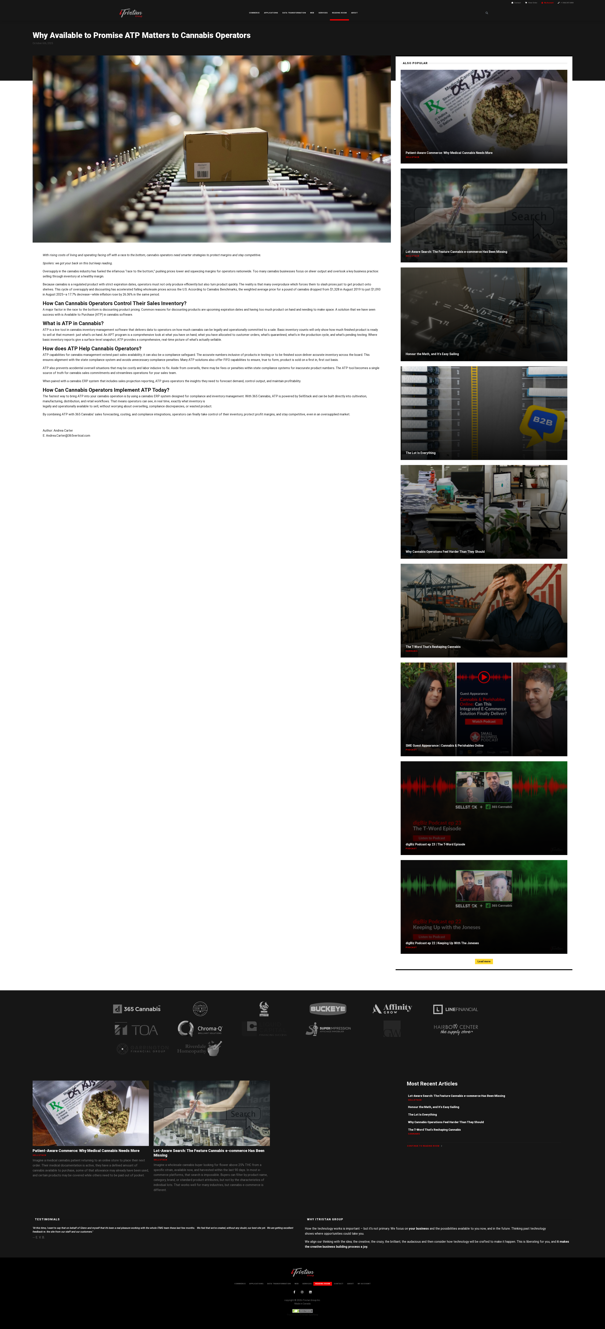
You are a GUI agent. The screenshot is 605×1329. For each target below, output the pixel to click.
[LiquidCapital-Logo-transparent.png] (264, 1028)
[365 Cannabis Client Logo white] (136, 1008)
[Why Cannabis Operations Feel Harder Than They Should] (484, 512)
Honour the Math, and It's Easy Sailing (432, 354)
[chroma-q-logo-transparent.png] (200, 1028)
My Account (549, 3)
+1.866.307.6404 (567, 3)
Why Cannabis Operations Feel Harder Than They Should (445, 552)
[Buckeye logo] (328, 1008)
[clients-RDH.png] (200, 1049)
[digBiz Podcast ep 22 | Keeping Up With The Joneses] (484, 907)
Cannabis (412, 651)
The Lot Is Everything (421, 453)
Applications (271, 13)
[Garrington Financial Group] (142, 1049)
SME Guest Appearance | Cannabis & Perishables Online (445, 745)
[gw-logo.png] (392, 1028)
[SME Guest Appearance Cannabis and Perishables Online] (484, 709)
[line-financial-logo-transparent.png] (456, 1008)
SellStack (305, 396)
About (354, 13)
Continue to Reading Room (423, 1146)
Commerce (254, 13)
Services (323, 13)
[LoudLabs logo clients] (264, 1008)
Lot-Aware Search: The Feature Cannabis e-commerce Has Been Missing (456, 252)
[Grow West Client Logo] (200, 1008)
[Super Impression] (328, 1028)
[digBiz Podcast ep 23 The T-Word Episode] (484, 808)
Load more (484, 961)
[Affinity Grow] (392, 1008)
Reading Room (339, 13)
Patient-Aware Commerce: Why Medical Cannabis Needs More (449, 153)
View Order (532, 3)
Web (312, 13)
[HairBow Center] (456, 1028)
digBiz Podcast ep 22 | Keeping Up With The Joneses (442, 943)
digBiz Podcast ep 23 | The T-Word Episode (435, 844)
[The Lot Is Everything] (484, 413)
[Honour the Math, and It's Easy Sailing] (484, 314)
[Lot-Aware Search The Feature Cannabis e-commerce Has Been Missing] (484, 215)
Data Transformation (294, 13)
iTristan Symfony (308, 1314)
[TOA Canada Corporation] (136, 1028)
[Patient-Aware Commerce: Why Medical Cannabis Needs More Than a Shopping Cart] (484, 117)
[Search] (487, 13)
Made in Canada (302, 1303)
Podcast (411, 750)
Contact (517, 3)
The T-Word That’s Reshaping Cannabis (433, 647)
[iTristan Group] (130, 13)
